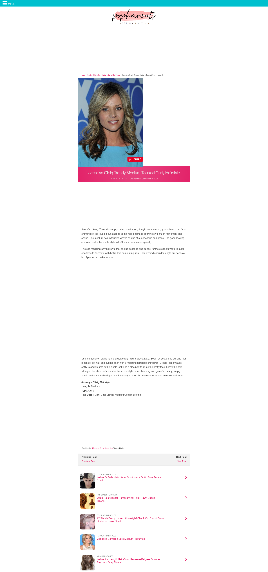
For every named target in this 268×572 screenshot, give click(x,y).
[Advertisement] (134, 49)
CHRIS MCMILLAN (119, 178)
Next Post (182, 461)
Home (83, 75)
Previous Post (88, 461)
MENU (11, 4)
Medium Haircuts (93, 75)
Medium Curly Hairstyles (111, 75)
